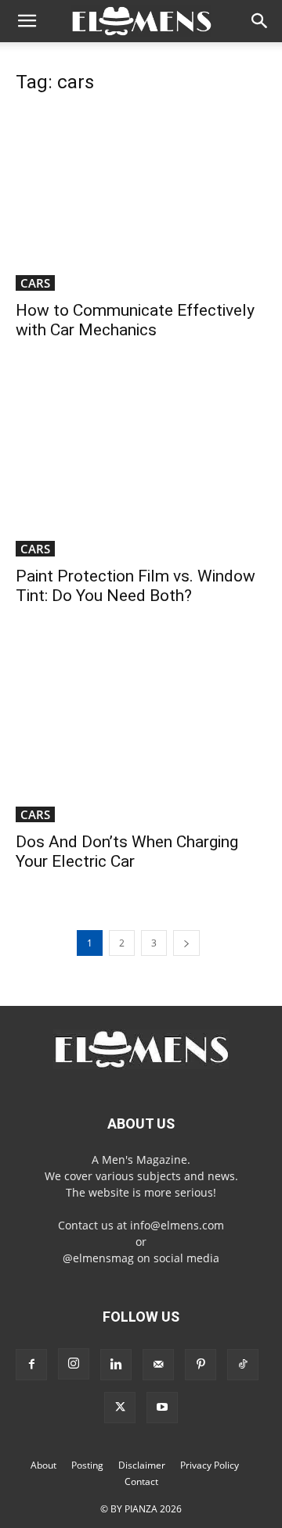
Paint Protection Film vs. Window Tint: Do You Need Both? (135, 586)
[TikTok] (242, 1364)
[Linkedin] (116, 1364)
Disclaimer (141, 1465)
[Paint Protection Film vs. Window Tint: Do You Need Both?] (141, 465)
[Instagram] (73, 1363)
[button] (27, 21)
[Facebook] (31, 1364)
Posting (87, 1465)
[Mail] (158, 1364)
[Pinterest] (200, 1364)
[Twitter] (120, 1407)
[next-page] (186, 943)
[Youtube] (162, 1407)
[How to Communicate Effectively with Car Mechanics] (141, 200)
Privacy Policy (209, 1465)
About (43, 1465)
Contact (141, 1481)
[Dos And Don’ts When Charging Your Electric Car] (141, 731)
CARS (35, 283)
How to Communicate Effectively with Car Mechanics (135, 320)
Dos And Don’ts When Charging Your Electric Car (127, 851)
